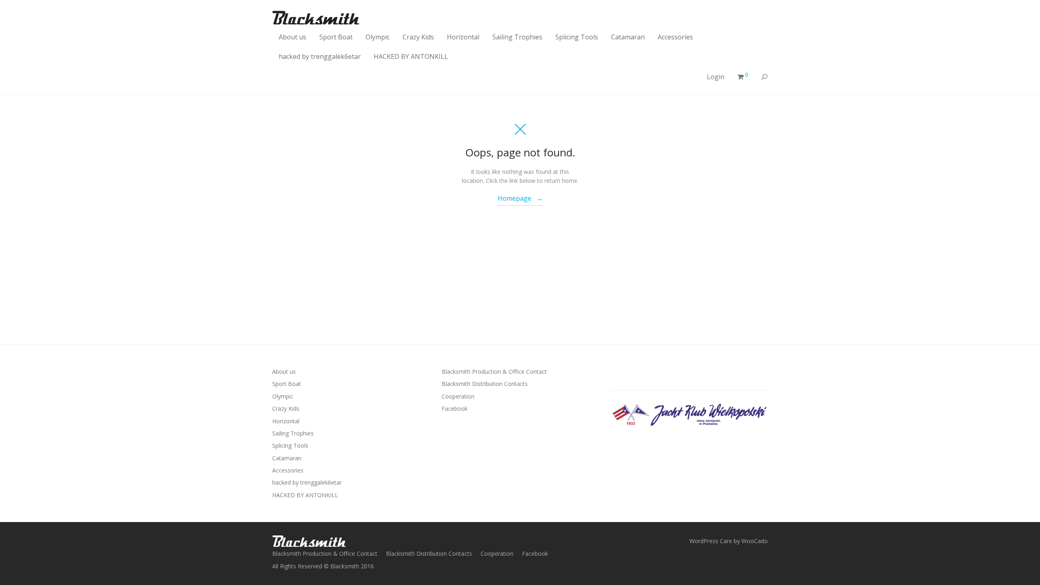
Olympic (378, 36)
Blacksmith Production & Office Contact (494, 371)
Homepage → (520, 198)
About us (292, 36)
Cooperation (458, 396)
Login (715, 76)
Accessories (675, 36)
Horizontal (463, 36)
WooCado (754, 541)
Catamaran (628, 36)
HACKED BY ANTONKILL (411, 56)
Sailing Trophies (517, 36)
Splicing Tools (576, 36)
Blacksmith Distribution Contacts (485, 384)
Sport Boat (336, 36)
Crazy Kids (418, 36)
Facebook (455, 408)
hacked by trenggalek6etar (320, 56)
